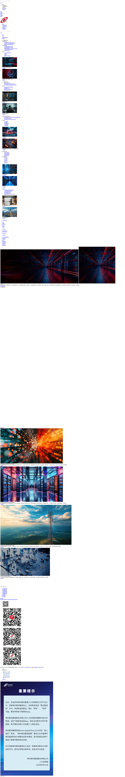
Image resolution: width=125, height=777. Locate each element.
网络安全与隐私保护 (13, 599)
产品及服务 (4, 25)
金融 (1, 12)
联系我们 (3, 243)
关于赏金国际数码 (5, 237)
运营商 (1, 15)
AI (2, 34)
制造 (1, 16)
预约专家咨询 (2, 286)
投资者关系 (4, 28)
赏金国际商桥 (4, 593)
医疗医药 (2, 13)
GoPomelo (4, 596)
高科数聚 (3, 595)
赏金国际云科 (4, 592)
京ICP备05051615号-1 (28, 667)
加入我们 (3, 244)
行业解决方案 (4, 26)
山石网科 (3, 594)
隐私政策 (5, 599)
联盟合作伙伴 (4, 231)
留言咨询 (3, 679)
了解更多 (3, 68)
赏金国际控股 (4, 588)
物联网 (3, 38)
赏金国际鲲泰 (4, 591)
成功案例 (3, 241)
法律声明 (8, 599)
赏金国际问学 (4, 590)
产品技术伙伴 (4, 230)
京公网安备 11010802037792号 (38, 667)
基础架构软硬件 (5, 37)
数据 (3, 35)
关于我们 (3, 29)
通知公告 (3, 245)
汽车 (1, 11)
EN (1, 2)
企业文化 (3, 239)
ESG (3, 240)
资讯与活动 (4, 242)
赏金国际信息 (4, 589)
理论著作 (3, 238)
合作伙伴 (3, 27)
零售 (1, 14)
